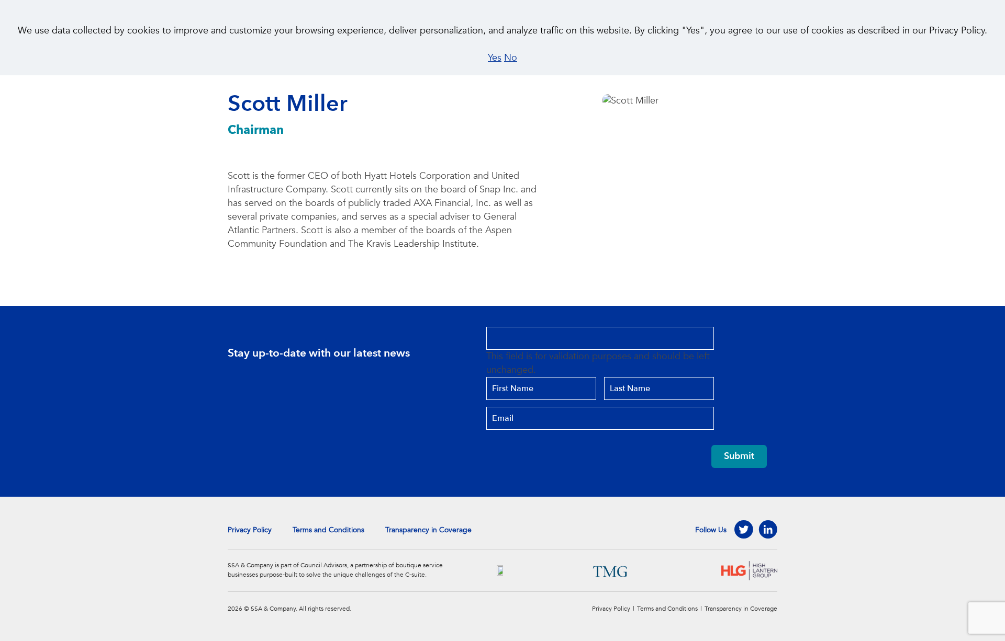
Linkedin (767, 529)
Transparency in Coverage (428, 530)
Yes (494, 57)
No (510, 57)
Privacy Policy (250, 530)
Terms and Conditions (328, 530)
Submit (739, 456)
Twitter (743, 529)
